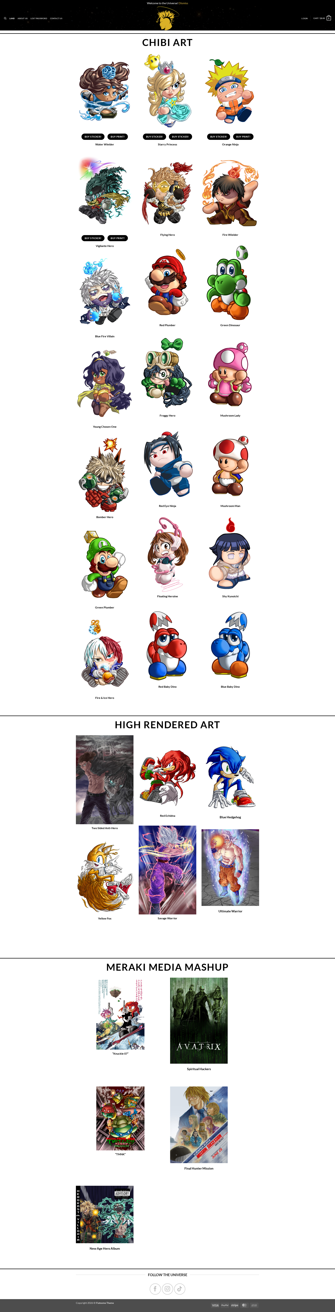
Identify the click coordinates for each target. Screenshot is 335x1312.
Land (12, 18)
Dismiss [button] (183, 3)
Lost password (39, 18)
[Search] (5, 18)
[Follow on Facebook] (155, 1289)
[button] (304, 18)
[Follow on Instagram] (167, 1289)
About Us (23, 18)
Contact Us (56, 18)
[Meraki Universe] (167, 18)
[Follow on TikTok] (179, 1289)
